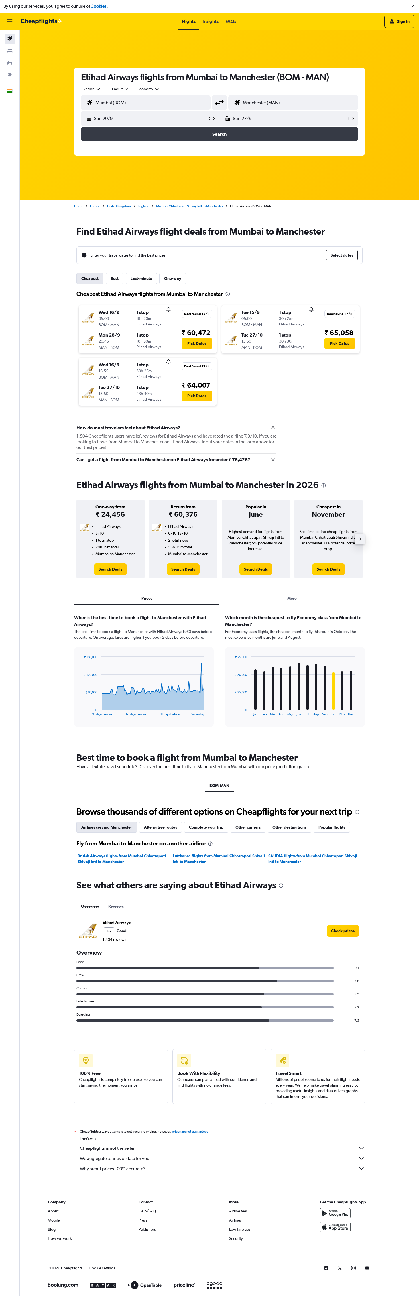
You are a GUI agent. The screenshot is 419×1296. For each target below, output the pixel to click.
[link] (110, 569)
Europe (95, 206)
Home (78, 206)
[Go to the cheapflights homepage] (42, 21)
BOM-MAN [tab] (219, 785)
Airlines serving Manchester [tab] (106, 827)
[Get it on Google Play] (335, 1213)
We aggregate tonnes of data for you (114, 1158)
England (143, 206)
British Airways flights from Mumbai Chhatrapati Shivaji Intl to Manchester (122, 859)
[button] (412, 6)
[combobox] (92, 89)
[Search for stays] (9, 50)
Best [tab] (115, 278)
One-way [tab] (172, 278)
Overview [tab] (90, 906)
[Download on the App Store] (335, 1227)
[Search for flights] (9, 38)
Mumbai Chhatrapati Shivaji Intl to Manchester (189, 206)
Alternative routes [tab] (160, 827)
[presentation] (227, 293)
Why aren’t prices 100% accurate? (112, 1168)
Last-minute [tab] (141, 278)
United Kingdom (119, 206)
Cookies (99, 6)
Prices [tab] (146, 598)
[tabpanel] (219, 676)
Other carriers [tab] (248, 827)
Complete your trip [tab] (206, 827)
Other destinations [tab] (289, 827)
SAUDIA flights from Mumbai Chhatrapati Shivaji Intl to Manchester (312, 859)
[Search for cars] (9, 62)
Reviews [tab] (116, 906)
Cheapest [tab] (90, 278)
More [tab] (292, 598)
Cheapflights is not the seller (107, 1148)
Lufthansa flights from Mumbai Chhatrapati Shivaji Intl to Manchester (219, 859)
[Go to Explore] (9, 74)
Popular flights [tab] (331, 827)
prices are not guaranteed (190, 1132)
